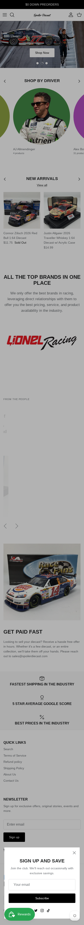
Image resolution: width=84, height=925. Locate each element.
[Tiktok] (48, 910)
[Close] (74, 853)
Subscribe (42, 898)
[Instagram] (42, 910)
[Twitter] (35, 910)
